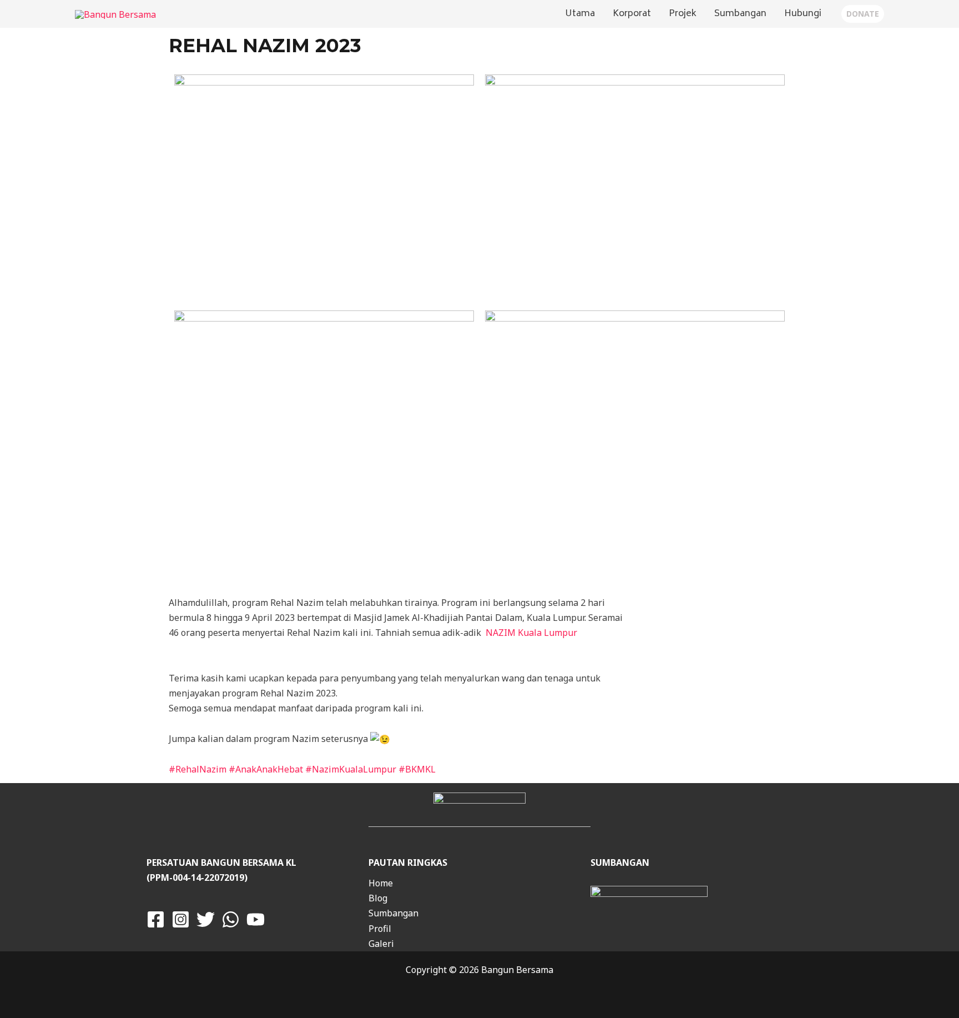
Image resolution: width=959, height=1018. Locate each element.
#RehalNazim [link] (197, 769)
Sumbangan (740, 14)
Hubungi (802, 14)
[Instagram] (180, 919)
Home (381, 883)
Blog (378, 898)
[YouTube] (255, 919)
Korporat (632, 14)
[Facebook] (156, 919)
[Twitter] (205, 919)
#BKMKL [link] (417, 769)
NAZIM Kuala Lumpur (531, 632)
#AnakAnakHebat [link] (266, 769)
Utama (580, 14)
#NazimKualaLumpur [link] (350, 769)
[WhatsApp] (230, 919)
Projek (682, 14)
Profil (380, 928)
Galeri (381, 943)
